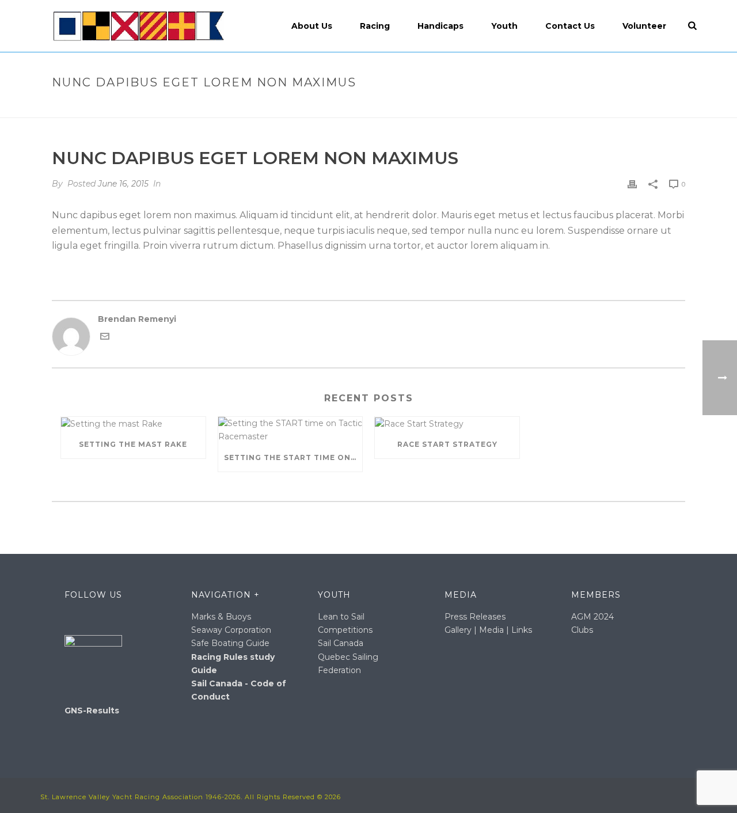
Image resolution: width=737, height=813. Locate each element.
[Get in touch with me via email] (104, 338)
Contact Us (570, 26)
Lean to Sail (341, 616)
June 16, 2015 (123, 183)
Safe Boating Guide (230, 643)
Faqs (498, 107)
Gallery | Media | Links (488, 630)
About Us (311, 26)
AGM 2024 (592, 616)
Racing (375, 26)
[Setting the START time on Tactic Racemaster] (290, 430)
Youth (504, 26)
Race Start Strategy (447, 444)
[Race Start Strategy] (447, 424)
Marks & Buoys (221, 616)
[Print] (632, 184)
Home (468, 107)
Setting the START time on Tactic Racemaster (293, 457)
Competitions (345, 630)
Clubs (582, 630)
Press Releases (475, 616)
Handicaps (440, 26)
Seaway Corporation (231, 630)
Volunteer (644, 26)
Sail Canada (340, 643)
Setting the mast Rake (133, 444)
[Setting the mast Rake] (133, 424)
